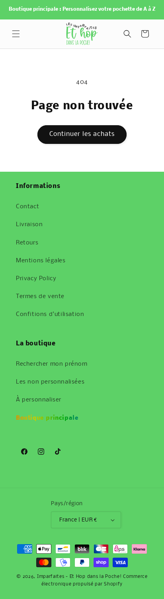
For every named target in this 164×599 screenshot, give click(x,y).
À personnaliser (38, 400)
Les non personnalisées (50, 382)
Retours (27, 243)
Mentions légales (41, 261)
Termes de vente (40, 296)
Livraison (29, 224)
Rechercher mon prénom (52, 364)
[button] (16, 34)
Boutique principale (47, 418)
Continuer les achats (82, 134)
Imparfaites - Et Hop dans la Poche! (79, 576)
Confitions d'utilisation (50, 314)
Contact (27, 207)
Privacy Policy (36, 278)
